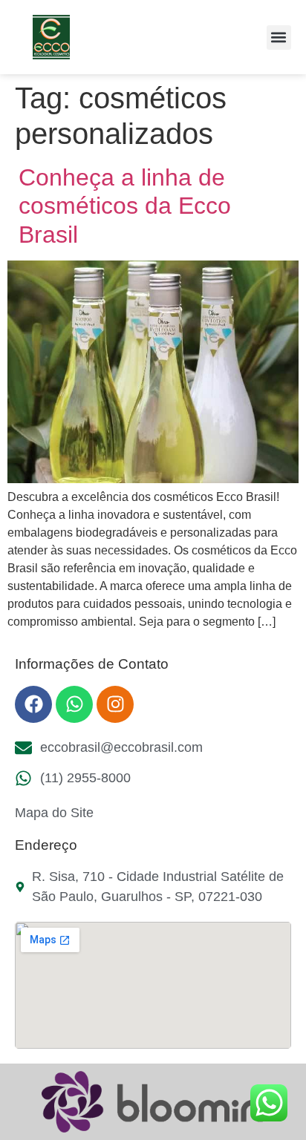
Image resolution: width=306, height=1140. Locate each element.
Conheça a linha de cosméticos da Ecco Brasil (125, 206)
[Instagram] (115, 704)
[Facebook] (33, 704)
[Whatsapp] (74, 704)
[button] (279, 37)
